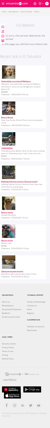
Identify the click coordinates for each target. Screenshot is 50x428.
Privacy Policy (8, 347)
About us (6, 302)
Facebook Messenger (36, 302)
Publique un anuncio (36, 326)
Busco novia (7, 212)
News (29, 309)
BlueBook (6, 313)
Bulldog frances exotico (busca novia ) (19, 181)
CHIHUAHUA (7, 148)
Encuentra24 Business (11, 309)
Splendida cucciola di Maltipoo (16, 81)
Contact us (32, 305)
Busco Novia (7, 117)
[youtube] (38, 405)
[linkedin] (22, 405)
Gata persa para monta (12, 271)
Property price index (11, 317)
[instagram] (14, 405)
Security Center (9, 344)
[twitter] (30, 405)
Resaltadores (7, 305)
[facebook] (6, 405)
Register (30, 313)
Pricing (5, 355)
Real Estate (32, 330)
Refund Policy (8, 359)
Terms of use (7, 351)
